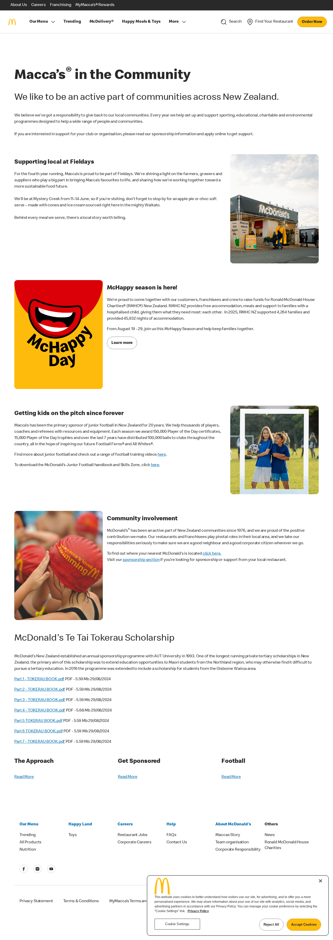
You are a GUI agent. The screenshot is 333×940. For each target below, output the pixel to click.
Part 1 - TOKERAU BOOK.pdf (39, 679)
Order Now (312, 22)
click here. (212, 554)
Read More (24, 777)
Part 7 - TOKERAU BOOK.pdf (39, 742)
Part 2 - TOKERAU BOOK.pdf (39, 690)
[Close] (320, 881)
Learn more (122, 343)
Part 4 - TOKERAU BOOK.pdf (39, 711)
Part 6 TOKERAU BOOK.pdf (38, 731)
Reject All (271, 924)
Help (171, 825)
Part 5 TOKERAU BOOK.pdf (38, 721)
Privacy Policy (198, 911)
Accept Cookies (304, 924)
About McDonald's (233, 825)
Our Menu (38, 22)
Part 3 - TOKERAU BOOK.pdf (39, 700)
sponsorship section (141, 560)
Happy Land (80, 825)
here (162, 455)
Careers (125, 825)
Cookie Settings (177, 924)
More (173, 22)
